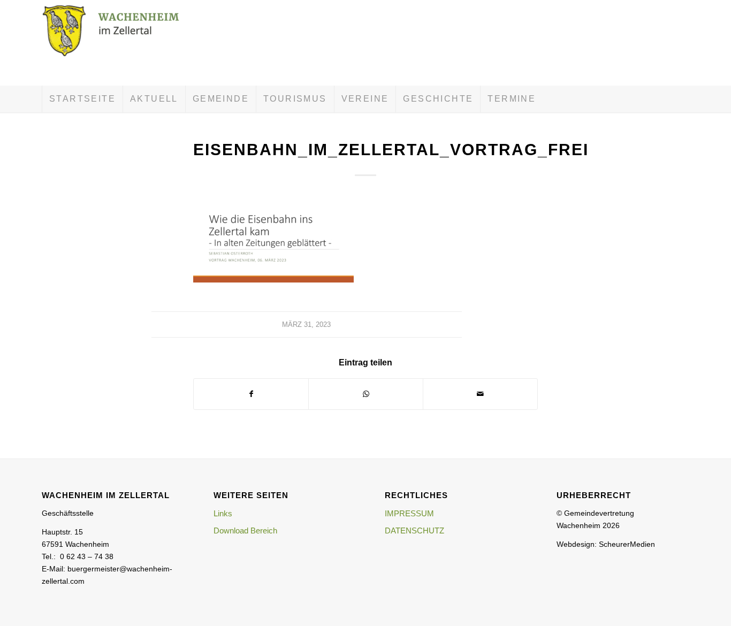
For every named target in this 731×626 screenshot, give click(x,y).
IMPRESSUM (409, 513)
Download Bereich (245, 530)
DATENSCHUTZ (414, 530)
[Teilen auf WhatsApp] (366, 394)
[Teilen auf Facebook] (251, 394)
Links (223, 513)
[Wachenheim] (122, 43)
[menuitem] (82, 99)
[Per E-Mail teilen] (480, 394)
